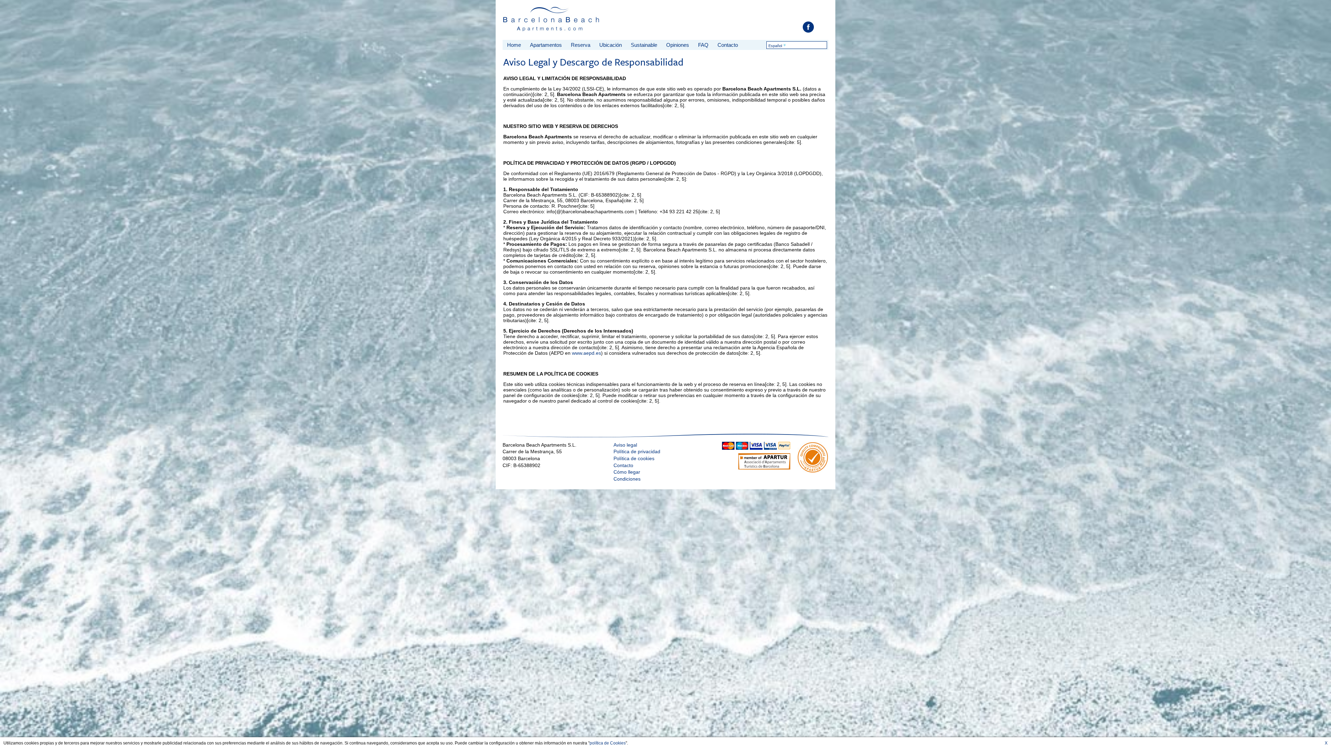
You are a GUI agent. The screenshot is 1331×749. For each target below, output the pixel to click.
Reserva (580, 45)
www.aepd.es (586, 353)
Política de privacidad (637, 451)
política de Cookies (608, 743)
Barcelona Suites (552, 21)
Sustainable (644, 45)
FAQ (703, 45)
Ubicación (610, 45)
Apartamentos (546, 45)
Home (514, 45)
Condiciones (627, 479)
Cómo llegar (627, 472)
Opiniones (677, 45)
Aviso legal (625, 445)
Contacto (727, 45)
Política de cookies (634, 458)
